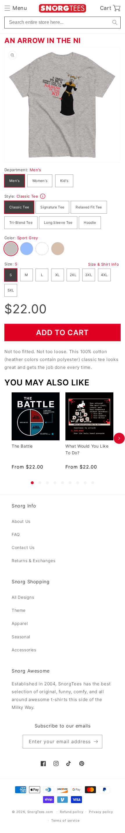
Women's (39, 180)
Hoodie (90, 222)
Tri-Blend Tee (21, 222)
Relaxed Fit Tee (89, 207)
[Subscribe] (95, 741)
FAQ (16, 534)
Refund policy (71, 812)
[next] (119, 438)
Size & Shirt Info (103, 264)
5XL (11, 290)
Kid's (64, 180)
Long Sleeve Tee (58, 222)
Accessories (24, 649)
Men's (14, 180)
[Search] (114, 22)
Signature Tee (52, 207)
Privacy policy (101, 812)
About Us (21, 521)
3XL (88, 275)
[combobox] (62, 22)
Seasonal (21, 636)
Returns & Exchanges (33, 560)
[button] (15, 8)
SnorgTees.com (40, 811)
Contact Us (23, 547)
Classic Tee (19, 207)
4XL (104, 275)
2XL (73, 275)
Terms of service (65, 820)
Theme (19, 610)
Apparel (20, 623)
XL (57, 275)
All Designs (23, 597)
